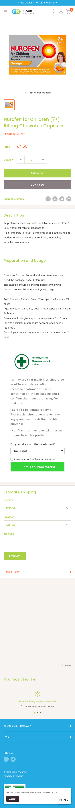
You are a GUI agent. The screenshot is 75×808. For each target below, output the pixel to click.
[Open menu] (5, 11)
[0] (68, 11)
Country (8, 500)
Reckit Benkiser (14, 134)
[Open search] (54, 11)
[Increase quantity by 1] (43, 159)
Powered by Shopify (13, 776)
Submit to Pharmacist (37, 467)
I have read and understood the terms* (35, 459)
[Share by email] (68, 198)
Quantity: (9, 159)
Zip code (9, 533)
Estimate (14, 555)
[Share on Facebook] (48, 198)
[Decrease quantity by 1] (20, 159)
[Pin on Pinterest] (55, 198)
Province (9, 516)
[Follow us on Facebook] (6, 759)
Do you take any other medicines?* (33, 444)
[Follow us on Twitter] (13, 759)
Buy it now (37, 184)
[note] (37, 376)
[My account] (61, 11)
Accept (12, 799)
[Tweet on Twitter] (61, 198)
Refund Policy (11, 571)
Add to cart (37, 173)
